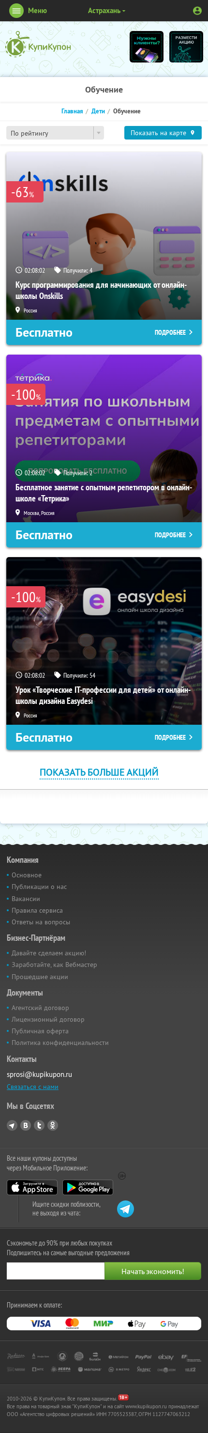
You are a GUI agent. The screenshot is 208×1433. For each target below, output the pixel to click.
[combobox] (55, 133)
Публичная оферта (40, 1031)
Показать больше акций (99, 772)
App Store (32, 1187)
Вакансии (26, 898)
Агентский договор (40, 1007)
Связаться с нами (33, 1086)
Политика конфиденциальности (60, 1042)
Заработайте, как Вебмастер (54, 964)
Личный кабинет (197, 10)
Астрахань (104, 10)
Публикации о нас (39, 886)
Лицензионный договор (48, 1019)
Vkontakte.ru (25, 1125)
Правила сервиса (37, 910)
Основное (27, 875)
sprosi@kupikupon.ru (39, 1074)
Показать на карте (158, 132)
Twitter (39, 1125)
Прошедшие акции (40, 976)
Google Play (87, 1187)
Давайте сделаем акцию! (49, 953)
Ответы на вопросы (41, 922)
